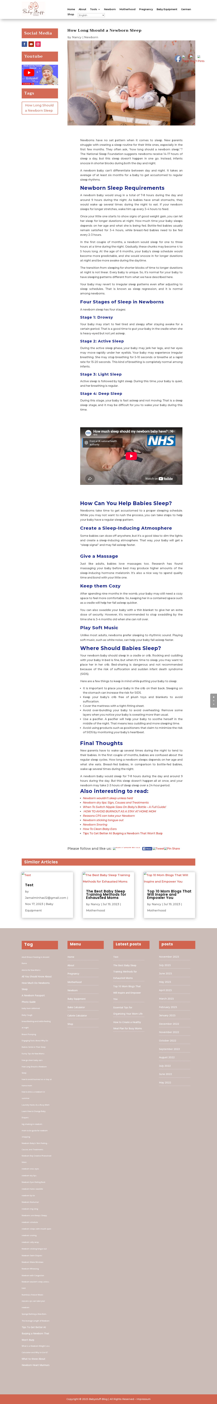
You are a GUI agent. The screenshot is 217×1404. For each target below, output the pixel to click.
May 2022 (165, 1082)
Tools (93, 9)
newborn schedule (30, 1222)
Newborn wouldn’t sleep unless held (108, 798)
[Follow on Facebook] (24, 44)
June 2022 (165, 1074)
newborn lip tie (28, 1195)
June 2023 (165, 973)
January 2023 (167, 1015)
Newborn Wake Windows (32, 1262)
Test (29, 885)
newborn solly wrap (30, 1242)
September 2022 (169, 1049)
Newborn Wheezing (30, 1269)
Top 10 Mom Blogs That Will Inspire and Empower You (169, 894)
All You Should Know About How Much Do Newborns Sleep (37, 983)
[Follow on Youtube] (31, 44)
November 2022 (169, 1032)
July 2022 (165, 1065)
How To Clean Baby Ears (100, 829)
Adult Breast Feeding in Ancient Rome (35, 960)
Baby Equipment (167, 9)
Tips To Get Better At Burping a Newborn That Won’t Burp (123, 833)
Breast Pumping (29, 1034)
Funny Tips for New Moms (33, 1053)
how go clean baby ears (32, 1060)
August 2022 (167, 1057)
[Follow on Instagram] (38, 44)
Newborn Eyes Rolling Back (33, 1182)
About (82, 9)
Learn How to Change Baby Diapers (34, 1114)
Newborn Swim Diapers (32, 1255)
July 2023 (165, 965)
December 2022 (169, 1023)
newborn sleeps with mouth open (36, 1229)
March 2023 (166, 998)
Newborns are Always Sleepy (34, 1215)
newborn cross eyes (30, 1169)
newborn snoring (29, 1235)
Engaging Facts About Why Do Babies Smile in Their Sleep (35, 1043)
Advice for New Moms (31, 970)
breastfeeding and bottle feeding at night (36, 1024)
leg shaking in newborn (32, 1124)
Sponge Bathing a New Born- (34, 1314)
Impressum (143, 1399)
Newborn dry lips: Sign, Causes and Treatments (116, 802)
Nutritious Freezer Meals (32, 1295)
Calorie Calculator (77, 1015)
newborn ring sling (30, 1209)
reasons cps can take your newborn (33, 1304)
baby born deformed (31, 1008)
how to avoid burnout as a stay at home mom (37, 1082)
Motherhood (127, 9)
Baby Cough (27, 1015)
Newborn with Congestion (33, 1275)
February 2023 (168, 1007)
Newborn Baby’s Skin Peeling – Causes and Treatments (35, 1146)
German (186, 9)
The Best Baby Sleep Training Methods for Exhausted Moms (106, 894)
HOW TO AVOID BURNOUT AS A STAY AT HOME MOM (119, 811)
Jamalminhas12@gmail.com (45, 897)
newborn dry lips (29, 1175)
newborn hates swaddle (32, 1189)
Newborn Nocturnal (30, 1202)
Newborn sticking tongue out (103, 820)
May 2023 (165, 981)
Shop (70, 14)
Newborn (110, 9)
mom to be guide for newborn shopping (35, 1133)
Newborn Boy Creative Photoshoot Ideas (36, 1159)
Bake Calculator (76, 1007)
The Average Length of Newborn (36, 1321)
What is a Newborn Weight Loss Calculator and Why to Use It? (36, 1349)
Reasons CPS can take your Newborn (109, 815)
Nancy (77, 37)
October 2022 (167, 1040)
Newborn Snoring (95, 824)
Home (71, 9)
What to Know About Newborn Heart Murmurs (36, 1362)
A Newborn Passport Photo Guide (33, 998)
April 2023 (165, 990)
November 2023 (169, 956)
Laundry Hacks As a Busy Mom (36, 1105)
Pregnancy (146, 9)
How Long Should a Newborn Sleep (39, 107)
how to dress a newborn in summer (33, 1095)
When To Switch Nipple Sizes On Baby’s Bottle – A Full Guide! (124, 807)
